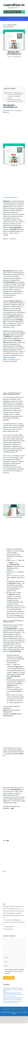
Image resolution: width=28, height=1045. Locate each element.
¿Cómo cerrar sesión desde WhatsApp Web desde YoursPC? (15, 100)
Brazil (4, 871)
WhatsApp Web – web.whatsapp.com (14, 92)
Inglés (4, 840)
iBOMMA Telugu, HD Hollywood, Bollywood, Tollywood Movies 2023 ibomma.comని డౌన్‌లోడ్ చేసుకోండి (13, 990)
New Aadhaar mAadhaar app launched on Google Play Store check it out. (14, 922)
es (5, 904)
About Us (8, 1009)
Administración (9, 110)
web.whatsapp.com (12, 359)
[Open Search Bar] (27, 19)
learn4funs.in (14, 5)
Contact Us (14, 1009)
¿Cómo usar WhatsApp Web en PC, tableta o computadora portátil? (15, 96)
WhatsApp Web (7, 915)
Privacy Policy (21, 1009)
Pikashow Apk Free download (9, 996)
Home (4, 25)
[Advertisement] (14, 72)
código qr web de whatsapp (12, 906)
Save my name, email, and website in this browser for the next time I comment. (14, 971)
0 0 (6, 112)
